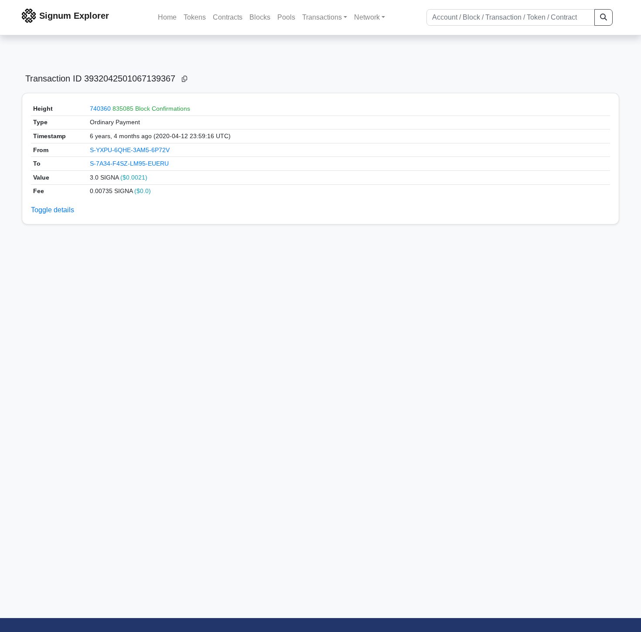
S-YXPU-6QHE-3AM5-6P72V (130, 149)
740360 (100, 108)
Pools (286, 17)
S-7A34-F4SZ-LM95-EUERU (129, 163)
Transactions (322, 17)
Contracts (227, 17)
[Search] (603, 17)
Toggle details (52, 210)
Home (167, 17)
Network (367, 17)
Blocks (259, 17)
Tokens (195, 17)
